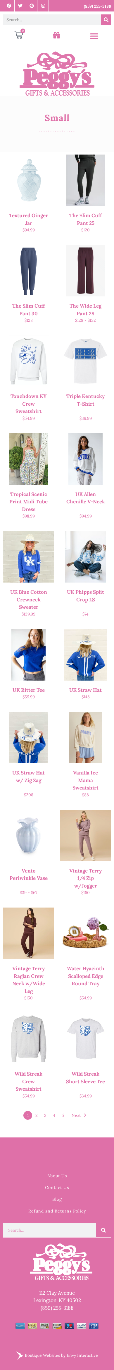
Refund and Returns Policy (57, 1211)
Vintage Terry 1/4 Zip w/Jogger (85, 878)
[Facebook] (9, 5)
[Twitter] (20, 5)
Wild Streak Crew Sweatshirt (28, 1081)
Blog (57, 1199)
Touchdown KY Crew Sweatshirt (28, 403)
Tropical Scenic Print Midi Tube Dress (28, 501)
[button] (94, 36)
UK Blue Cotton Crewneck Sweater (28, 599)
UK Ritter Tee (29, 690)
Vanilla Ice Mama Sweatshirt (85, 780)
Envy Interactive (82, 1355)
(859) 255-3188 (57, 1308)
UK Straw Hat (85, 690)
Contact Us (57, 1187)
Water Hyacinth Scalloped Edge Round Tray (85, 976)
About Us (57, 1175)
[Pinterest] (31, 5)
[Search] (106, 19)
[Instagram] (43, 5)
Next (76, 1115)
